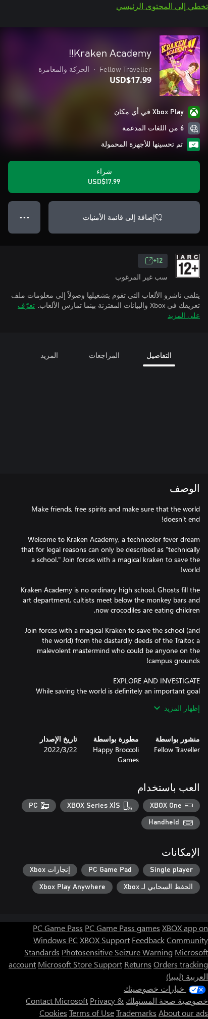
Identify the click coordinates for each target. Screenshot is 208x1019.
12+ (158, 260)
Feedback (148, 940)
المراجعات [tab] (104, 355)
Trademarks (136, 1012)
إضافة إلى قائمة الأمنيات (119, 217)
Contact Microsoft (57, 1000)
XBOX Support (105, 940)
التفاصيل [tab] (159, 355)
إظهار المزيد (182, 708)
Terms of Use (91, 1012)
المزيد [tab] (49, 355)
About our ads (183, 1012)
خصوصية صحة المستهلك (167, 1000)
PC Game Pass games (122, 927)
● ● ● (24, 217)
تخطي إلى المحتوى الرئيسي (162, 6)
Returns (137, 964)
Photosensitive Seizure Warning (117, 952)
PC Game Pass (58, 927)
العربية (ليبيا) (187, 976)
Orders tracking (180, 964)
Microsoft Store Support (80, 964)
